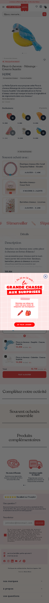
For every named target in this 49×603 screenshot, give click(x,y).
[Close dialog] (45, 276)
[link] (24, 301)
